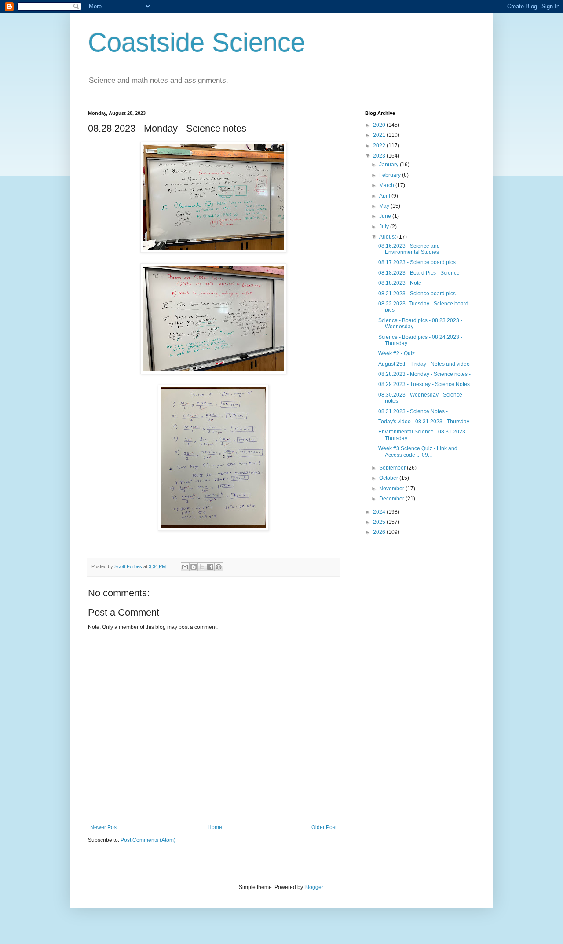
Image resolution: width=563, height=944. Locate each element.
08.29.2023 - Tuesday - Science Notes (424, 384)
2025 (380, 522)
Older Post (323, 827)
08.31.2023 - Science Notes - (413, 411)
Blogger (313, 887)
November (392, 488)
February (390, 175)
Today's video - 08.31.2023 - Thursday (423, 422)
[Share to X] (201, 566)
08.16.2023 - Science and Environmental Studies (409, 249)
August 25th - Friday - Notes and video (424, 364)
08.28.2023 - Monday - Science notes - (424, 374)
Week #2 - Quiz (396, 353)
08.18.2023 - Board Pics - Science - (420, 273)
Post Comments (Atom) (148, 840)
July (384, 227)
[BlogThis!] (193, 566)
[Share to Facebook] (210, 566)
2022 (380, 146)
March (387, 185)
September (393, 468)
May (385, 206)
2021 (380, 135)
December (392, 499)
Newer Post (104, 827)
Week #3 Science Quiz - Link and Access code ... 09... (417, 451)
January (389, 165)
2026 (380, 532)
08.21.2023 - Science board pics (417, 293)
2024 (380, 512)
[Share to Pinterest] (218, 566)
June (385, 216)
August (388, 237)
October (389, 478)
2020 (380, 125)
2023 (380, 156)
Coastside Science (196, 42)
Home (215, 827)
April (385, 196)
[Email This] (185, 566)
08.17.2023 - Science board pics (417, 262)
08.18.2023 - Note (399, 283)
